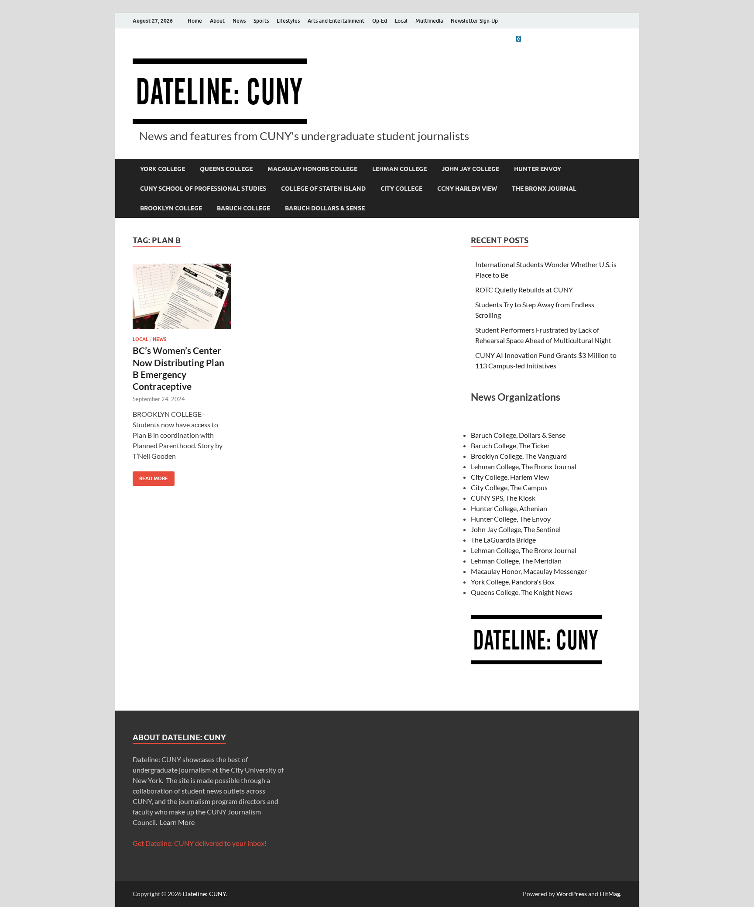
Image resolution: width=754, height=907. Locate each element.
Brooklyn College (171, 208)
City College (401, 188)
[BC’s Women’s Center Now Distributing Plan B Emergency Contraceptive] (182, 296)
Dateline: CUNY (204, 893)
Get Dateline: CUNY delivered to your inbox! (200, 843)
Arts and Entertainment (336, 20)
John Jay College (470, 168)
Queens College (226, 168)
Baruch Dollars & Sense (325, 208)
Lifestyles (288, 20)
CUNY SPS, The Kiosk (503, 498)
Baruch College (243, 208)
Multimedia (429, 20)
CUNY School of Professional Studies (203, 188)
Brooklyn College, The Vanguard (519, 456)
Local (401, 20)
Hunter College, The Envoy (511, 519)
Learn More (177, 822)
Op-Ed (379, 20)
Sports (261, 20)
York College (162, 168)
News (239, 20)
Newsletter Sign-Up (474, 20)
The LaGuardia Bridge (503, 540)
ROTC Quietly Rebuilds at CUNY (524, 289)
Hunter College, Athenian (509, 508)
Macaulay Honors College (312, 168)
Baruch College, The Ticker (510, 445)
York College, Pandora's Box (513, 581)
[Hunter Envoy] (518, 38)
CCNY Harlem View (467, 188)
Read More (150, 476)
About (217, 20)
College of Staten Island (323, 188)
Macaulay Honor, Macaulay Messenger (529, 571)
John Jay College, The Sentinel (516, 529)
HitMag (610, 893)
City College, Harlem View (510, 477)
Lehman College (399, 168)
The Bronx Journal (544, 188)
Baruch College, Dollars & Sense (518, 435)
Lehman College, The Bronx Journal (523, 466)
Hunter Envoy (537, 168)
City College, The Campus (509, 487)
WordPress (571, 893)
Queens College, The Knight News (521, 592)
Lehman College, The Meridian (516, 561)
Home (195, 20)
